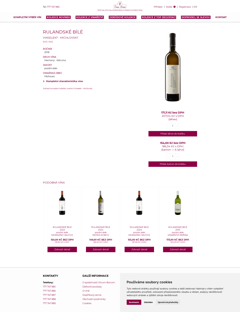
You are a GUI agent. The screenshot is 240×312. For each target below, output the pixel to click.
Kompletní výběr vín (27, 17)
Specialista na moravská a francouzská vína (120, 10)
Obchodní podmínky (94, 299)
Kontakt (221, 17)
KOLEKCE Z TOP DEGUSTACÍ (158, 17)
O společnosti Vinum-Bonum (98, 282)
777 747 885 (53, 7)
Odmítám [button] (148, 302)
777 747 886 (49, 291)
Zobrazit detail (62, 249)
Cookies (86, 303)
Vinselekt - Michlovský (60, 37)
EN (195, 7)
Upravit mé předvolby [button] (168, 302)
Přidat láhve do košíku (172, 133)
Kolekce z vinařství (89, 17)
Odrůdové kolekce (122, 17)
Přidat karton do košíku (173, 164)
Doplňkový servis (91, 295)
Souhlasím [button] (134, 302)
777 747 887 (49, 295)
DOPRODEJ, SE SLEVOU (196, 17)
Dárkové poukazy (92, 286)
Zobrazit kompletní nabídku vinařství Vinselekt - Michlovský (67, 88)
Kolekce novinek (58, 17)
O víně (86, 291)
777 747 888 (49, 299)
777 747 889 (49, 303)
